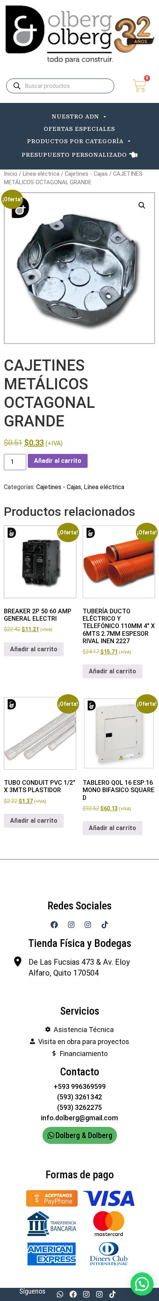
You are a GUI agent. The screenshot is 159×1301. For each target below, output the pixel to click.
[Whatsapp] (59, 1294)
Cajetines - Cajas (86, 173)
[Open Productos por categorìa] (129, 141)
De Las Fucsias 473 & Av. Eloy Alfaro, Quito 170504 (79, 967)
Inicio (10, 173)
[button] (142, 205)
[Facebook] (73, 1294)
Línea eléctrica (41, 173)
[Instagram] (86, 1294)
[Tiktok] (112, 1294)
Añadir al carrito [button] (34, 649)
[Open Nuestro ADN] (105, 116)
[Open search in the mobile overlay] (60, 86)
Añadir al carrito (57, 460)
